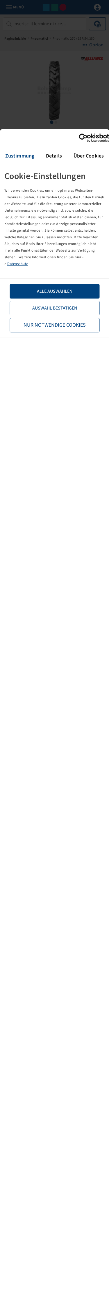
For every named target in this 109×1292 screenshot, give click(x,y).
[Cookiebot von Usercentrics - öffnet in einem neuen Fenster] (83, 137)
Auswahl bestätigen (54, 308)
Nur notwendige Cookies (55, 325)
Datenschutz (17, 263)
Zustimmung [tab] (19, 156)
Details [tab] (54, 156)
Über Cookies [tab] (89, 156)
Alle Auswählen (54, 291)
